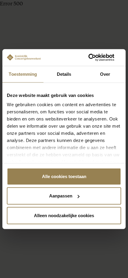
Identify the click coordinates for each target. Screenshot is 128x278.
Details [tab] (64, 73)
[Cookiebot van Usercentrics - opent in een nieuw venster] (95, 57)
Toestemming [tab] (23, 73)
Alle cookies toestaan (64, 176)
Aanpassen (60, 195)
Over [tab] (105, 73)
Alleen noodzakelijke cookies (64, 215)
